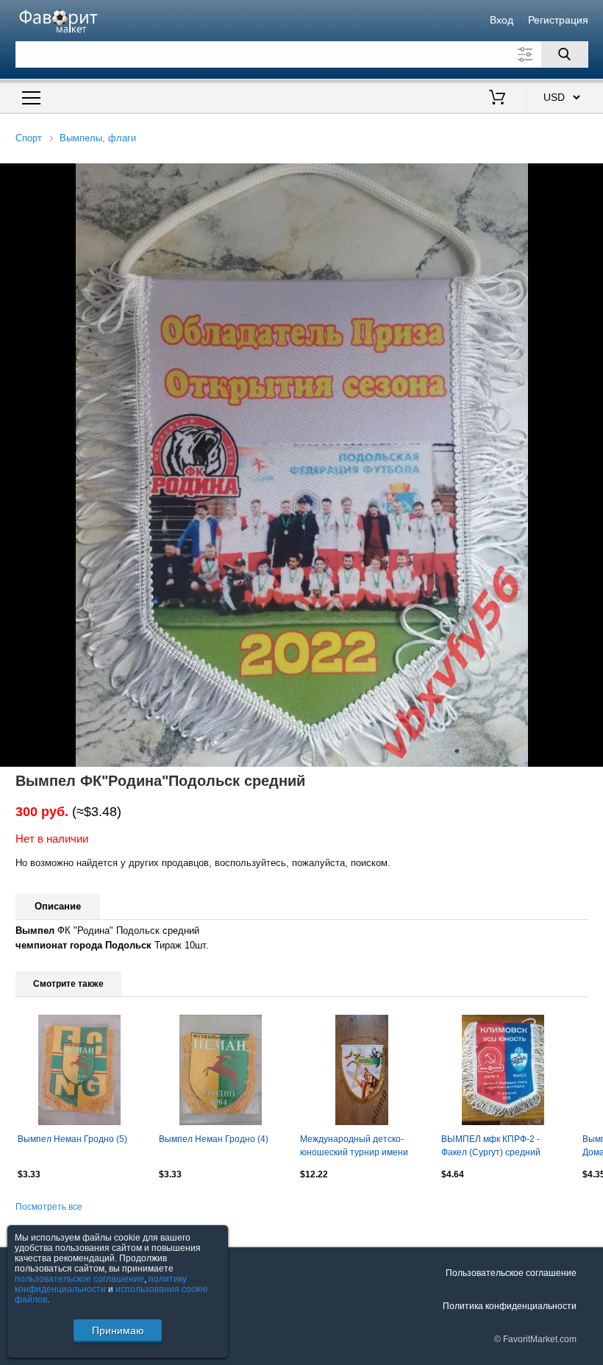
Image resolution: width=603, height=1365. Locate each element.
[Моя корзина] (497, 98)
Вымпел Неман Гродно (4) (213, 1139)
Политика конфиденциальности (510, 1306)
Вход (501, 20)
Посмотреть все (48, 1207)
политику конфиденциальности (101, 1284)
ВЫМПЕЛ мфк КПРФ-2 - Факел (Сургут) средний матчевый (490, 1147)
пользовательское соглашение (79, 1279)
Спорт (28, 137)
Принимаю (118, 1330)
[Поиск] (564, 54)
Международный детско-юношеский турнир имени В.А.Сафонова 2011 (354, 1147)
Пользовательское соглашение (511, 1273)
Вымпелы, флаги (98, 137)
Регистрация (558, 20)
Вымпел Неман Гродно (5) (72, 1139)
